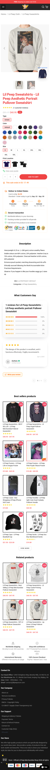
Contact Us (6, 726)
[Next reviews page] (45, 381)
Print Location (8, 158)
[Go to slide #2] (31, 85)
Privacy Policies (7, 699)
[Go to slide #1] (19, 85)
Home (3, 14)
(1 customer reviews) (20, 108)
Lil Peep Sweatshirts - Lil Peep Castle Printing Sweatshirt (35, 587)
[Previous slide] (4, 48)
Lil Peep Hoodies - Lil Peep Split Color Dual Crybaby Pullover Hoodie (35, 500)
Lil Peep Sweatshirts (30, 14)
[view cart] (46, 7)
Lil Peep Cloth (14, 14)
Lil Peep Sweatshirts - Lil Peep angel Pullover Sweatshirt (35, 426)
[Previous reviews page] (34, 381)
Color (5, 123)
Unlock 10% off (5, 760)
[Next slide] (45, 48)
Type (4, 116)
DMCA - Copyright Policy (10, 702)
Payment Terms (7, 719)
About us (5, 693)
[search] (43, 7)
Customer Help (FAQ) (9, 729)
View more (25, 548)
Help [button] (45, 767)
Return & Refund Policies (10, 722)
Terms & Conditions (9, 696)
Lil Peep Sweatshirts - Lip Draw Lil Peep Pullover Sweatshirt (35, 624)
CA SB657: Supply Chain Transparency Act (17, 705)
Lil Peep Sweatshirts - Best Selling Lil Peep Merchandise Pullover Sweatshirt (13, 587)
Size (4, 146)
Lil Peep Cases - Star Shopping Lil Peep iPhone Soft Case (12, 500)
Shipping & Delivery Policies (11, 716)
